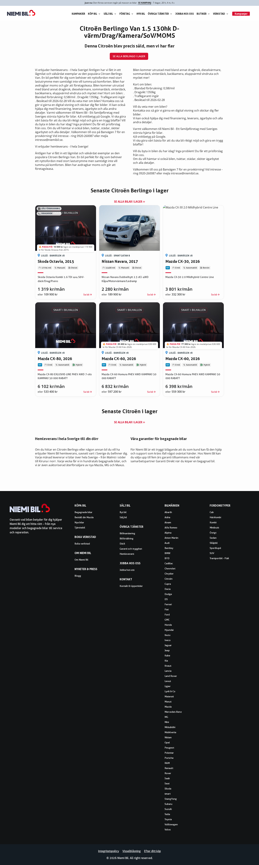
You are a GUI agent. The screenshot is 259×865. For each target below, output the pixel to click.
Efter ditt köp (152, 851)
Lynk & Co (170, 691)
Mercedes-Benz (173, 711)
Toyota (168, 819)
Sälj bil (108, 13)
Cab (212, 512)
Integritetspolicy (108, 851)
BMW (167, 553)
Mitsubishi (170, 727)
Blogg (78, 575)
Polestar (169, 752)
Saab (167, 778)
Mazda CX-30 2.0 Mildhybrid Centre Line (189, 277)
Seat (167, 783)
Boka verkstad (82, 543)
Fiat (167, 609)
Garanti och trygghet (131, 548)
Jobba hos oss (184, 13)
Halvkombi (215, 517)
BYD (167, 558)
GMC (167, 619)
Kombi (213, 522)
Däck (122, 543)
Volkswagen (171, 824)
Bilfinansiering (127, 533)
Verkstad (219, 13)
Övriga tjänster (158, 13)
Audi (167, 542)
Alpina (168, 532)
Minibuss (214, 527)
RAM (167, 763)
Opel (167, 742)
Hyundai (169, 629)
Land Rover (171, 676)
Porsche (169, 757)
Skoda (168, 788)
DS (166, 599)
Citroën (168, 578)
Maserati (169, 696)
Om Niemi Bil (81, 559)
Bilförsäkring (126, 538)
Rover (168, 773)
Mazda (168, 706)
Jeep (167, 650)
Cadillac (169, 563)
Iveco (168, 640)
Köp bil (92, 13)
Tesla (167, 814)
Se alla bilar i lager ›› (129, 201)
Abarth (168, 512)
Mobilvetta (170, 732)
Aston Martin (171, 537)
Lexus (168, 681)
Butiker (201, 13)
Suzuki (168, 809)
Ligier (168, 686)
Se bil (86, 294)
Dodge (168, 594)
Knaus (168, 665)
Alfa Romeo (171, 527)
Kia (166, 660)
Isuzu (167, 635)
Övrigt (213, 532)
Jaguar (168, 645)
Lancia (168, 670)
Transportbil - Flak (219, 558)
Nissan (168, 737)
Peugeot (169, 747)
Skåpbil (214, 542)
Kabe (167, 655)
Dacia (168, 589)
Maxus (168, 701)
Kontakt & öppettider (131, 586)
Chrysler (169, 573)
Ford (167, 614)
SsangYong (171, 798)
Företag (124, 13)
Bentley (169, 548)
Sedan (213, 537)
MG (166, 717)
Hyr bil (141, 13)
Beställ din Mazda (84, 517)
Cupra (168, 583)
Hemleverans (127, 553)
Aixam (168, 522)
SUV (212, 553)
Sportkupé (215, 548)
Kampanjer (78, 13)
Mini (167, 722)
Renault (169, 768)
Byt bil (123, 512)
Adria (167, 517)
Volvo (168, 829)
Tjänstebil (80, 527)
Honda (168, 624)
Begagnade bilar (83, 512)
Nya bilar (79, 522)
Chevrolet (170, 568)
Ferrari (168, 604)
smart (168, 793)
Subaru (168, 804)
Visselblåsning (131, 851)
